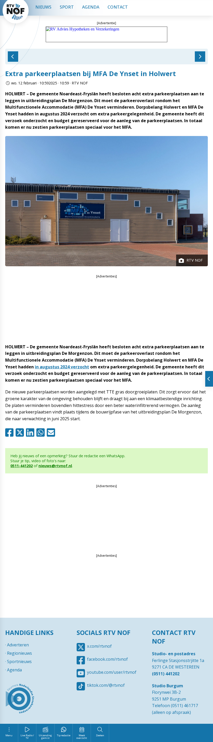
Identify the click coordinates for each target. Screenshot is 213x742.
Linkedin (31, 432)
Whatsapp (41, 432)
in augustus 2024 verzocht (62, 367)
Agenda (90, 7)
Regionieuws (19, 653)
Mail (52, 432)
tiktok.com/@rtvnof (106, 685)
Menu (8, 735)
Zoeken (100, 735)
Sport (67, 7)
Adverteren (18, 645)
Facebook (10, 432)
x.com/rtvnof (99, 646)
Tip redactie (63, 735)
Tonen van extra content (209, 379)
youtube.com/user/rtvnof (111, 672)
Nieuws (43, 7)
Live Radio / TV (27, 737)
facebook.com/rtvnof (107, 659)
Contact (118, 7)
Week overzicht (81, 737)
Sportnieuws (19, 661)
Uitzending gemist (45, 737)
